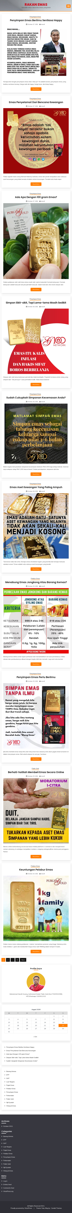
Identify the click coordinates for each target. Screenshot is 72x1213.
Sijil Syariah (10, 1102)
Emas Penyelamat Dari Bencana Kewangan (36, 102)
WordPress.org (8, 1191)
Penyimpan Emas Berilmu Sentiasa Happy (36, 20)
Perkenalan (10, 1095)
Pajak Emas (10, 1085)
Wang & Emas (11, 1106)
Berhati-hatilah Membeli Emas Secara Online (36, 772)
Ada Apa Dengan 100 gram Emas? (36, 197)
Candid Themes (56, 1208)
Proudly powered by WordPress (21, 1208)
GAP (7, 1078)
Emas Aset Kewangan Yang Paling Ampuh (36, 487)
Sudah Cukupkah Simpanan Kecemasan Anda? (36, 397)
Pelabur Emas (35, 578)
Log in (5, 1181)
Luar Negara (10, 1082)
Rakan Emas (36, 4)
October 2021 (8, 1126)
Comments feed (8, 1188)
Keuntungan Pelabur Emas (36, 869)
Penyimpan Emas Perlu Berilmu (36, 677)
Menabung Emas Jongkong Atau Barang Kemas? (36, 582)
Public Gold (35, 768)
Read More (36, 89)
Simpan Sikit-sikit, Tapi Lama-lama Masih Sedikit (36, 302)
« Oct (35, 1037)
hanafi (43, 24)
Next (23, 960)
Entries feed (7, 1184)
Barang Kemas (11, 1071)
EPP (7, 1075)
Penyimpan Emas (35, 17)
